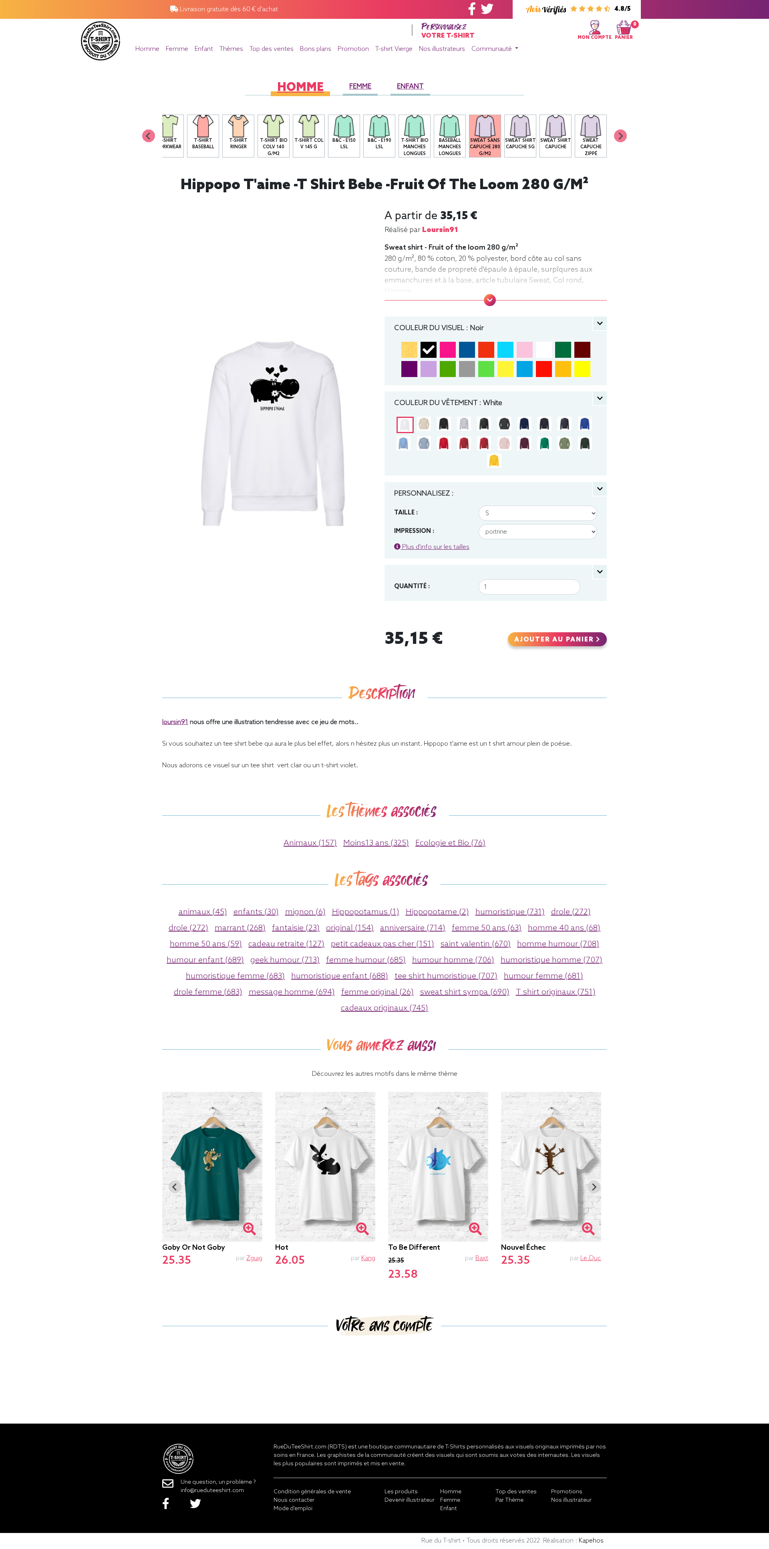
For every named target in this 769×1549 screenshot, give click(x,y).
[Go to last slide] (175, 1186)
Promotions (566, 1491)
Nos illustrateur (571, 1500)
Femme (177, 49)
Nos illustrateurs (442, 49)
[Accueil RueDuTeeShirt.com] (101, 38)
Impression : (414, 531)
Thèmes (231, 49)
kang (368, 1258)
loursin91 (440, 230)
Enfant (204, 49)
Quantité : (412, 586)
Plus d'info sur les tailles (435, 547)
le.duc (590, 1258)
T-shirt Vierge (394, 49)
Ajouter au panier (555, 639)
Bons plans (315, 49)
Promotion (353, 49)
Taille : (406, 512)
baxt (481, 1258)
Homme (147, 49)
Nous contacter (294, 1500)
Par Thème (509, 1500)
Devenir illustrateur (409, 1500)
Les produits (401, 1491)
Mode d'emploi (293, 1508)
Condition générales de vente (312, 1491)
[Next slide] (620, 135)
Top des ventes (272, 49)
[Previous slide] (148, 135)
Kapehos (591, 1541)
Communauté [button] (492, 49)
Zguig (254, 1258)
